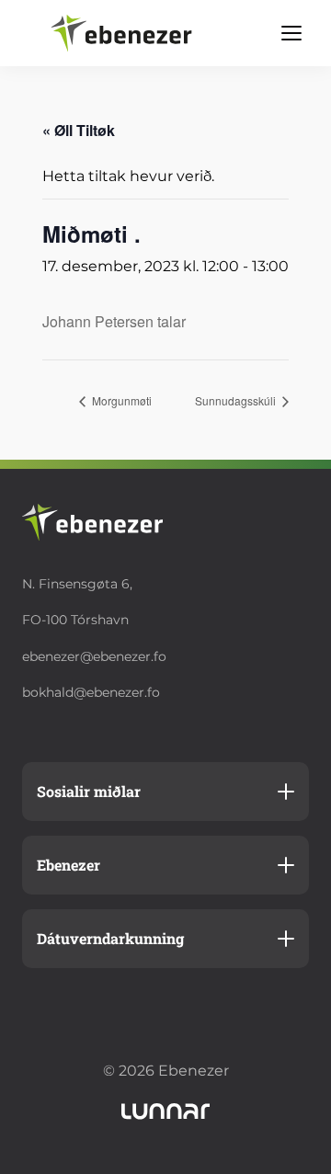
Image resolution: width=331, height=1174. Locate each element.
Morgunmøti (120, 400)
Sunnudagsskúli (237, 400)
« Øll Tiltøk (78, 130)
